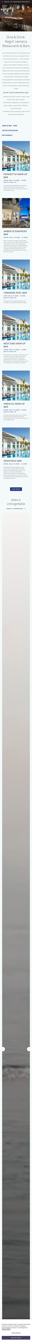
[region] (16, 1330)
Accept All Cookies (16, 1337)
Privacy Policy (6, 1329)
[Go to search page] (28, 7)
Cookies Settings (16, 1333)
